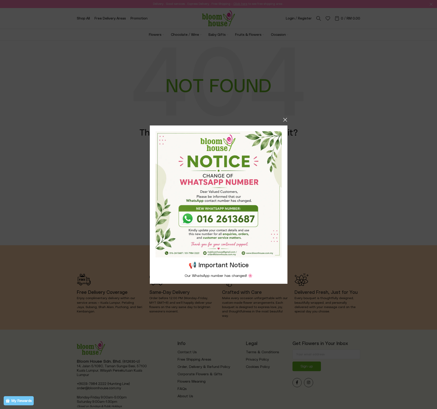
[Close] (285, 119)
